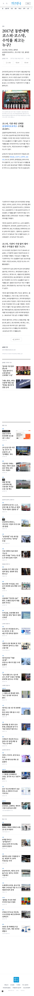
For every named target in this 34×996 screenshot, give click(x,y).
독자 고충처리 (25, 985)
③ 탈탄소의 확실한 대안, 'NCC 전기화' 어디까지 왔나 (10, 694)
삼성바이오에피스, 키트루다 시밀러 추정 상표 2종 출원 (11, 523)
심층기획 (7, 8)
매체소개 (6, 985)
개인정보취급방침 (6, 987)
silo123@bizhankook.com (9, 350)
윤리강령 (12, 985)
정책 (24, 8)
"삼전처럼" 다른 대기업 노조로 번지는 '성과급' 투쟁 (10, 538)
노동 (28, 8)
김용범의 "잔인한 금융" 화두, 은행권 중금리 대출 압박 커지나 (10, 600)
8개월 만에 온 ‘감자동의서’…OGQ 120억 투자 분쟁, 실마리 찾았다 (10, 842)
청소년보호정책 (26, 987)
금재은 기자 (5, 58)
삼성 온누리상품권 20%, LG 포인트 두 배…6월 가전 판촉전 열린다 (10, 631)
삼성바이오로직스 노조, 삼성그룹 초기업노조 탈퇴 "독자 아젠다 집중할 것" (11, 507)
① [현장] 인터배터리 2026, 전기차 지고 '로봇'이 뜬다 (11, 775)
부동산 (19, 8)
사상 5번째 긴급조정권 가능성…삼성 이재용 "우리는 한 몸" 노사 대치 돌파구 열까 (11, 554)
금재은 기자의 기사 (7, 362)
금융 (16, 8)
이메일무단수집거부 (17, 987)
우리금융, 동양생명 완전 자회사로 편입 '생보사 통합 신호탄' (11, 615)
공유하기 (17, 339)
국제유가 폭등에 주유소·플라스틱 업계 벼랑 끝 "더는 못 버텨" (10, 741)
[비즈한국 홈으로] (16, 3)
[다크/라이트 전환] (3, 3)
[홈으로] (16, 979)
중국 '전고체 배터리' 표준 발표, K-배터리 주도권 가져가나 (10, 791)
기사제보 (18, 985)
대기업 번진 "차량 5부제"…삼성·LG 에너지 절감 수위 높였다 (11, 661)
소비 (32, 8)
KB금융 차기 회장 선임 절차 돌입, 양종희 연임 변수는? (10, 571)
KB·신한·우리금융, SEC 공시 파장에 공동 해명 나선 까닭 (11, 586)
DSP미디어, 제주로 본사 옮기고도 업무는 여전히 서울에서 (10, 873)
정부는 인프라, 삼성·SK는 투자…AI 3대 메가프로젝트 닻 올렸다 (11, 758)
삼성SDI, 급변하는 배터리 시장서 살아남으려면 (11, 806)
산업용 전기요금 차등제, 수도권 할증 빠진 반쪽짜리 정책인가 (11, 914)
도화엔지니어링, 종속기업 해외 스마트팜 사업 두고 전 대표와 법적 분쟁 (11, 887)
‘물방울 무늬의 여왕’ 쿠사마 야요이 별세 (9, 901)
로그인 (28, 3)
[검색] (6, 3)
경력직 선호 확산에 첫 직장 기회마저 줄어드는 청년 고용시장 (11, 645)
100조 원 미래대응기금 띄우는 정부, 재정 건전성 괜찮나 (10, 929)
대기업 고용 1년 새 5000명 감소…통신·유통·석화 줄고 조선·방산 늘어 (11, 711)
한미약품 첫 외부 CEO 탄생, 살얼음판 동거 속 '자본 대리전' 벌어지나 (10, 726)
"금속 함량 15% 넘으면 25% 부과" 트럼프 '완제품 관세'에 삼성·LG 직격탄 (11, 677)
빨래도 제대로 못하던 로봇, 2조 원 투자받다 (11, 827)
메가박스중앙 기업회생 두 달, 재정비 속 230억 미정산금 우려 (11, 858)
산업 (12, 8)
